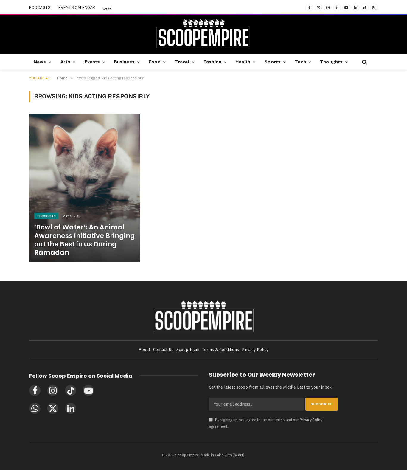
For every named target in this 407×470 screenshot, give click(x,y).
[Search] (364, 62)
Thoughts (331, 61)
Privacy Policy (311, 420)
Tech (300, 61)
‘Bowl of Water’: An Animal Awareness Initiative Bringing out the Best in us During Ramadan (84, 240)
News (40, 61)
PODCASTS (40, 7)
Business (124, 61)
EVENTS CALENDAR (76, 7)
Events (92, 61)
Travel (182, 61)
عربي (107, 7)
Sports (272, 61)
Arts (65, 61)
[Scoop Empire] (203, 34)
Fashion (212, 61)
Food (155, 61)
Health (242, 61)
